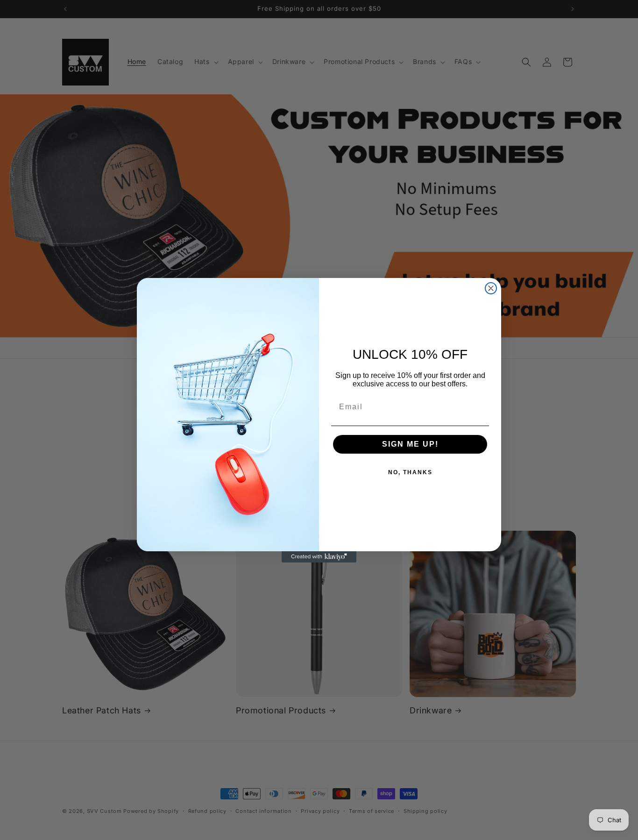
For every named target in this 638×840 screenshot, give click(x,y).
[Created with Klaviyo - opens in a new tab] (319, 556)
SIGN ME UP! (410, 444)
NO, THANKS (410, 472)
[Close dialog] (490, 288)
